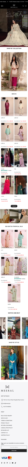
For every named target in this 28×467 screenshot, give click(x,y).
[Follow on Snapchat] (10, 463)
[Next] (24, 71)
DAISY (15, 250)
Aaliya (15, 196)
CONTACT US (4, 432)
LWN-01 (3, 143)
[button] (14, 328)
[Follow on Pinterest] (7, 463)
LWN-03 (3, 117)
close (27, 1)
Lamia (2, 196)
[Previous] (3, 71)
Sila (15, 169)
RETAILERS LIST (5, 430)
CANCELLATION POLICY (7, 427)
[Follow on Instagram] (4, 463)
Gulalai (2, 169)
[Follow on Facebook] (1, 463)
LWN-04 (16, 117)
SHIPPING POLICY (5, 435)
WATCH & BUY (4, 418)
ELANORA (16, 277)
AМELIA (3, 277)
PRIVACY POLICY (5, 423)
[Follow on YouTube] (12, 463)
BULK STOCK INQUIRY (6, 415)
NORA (9, 304)
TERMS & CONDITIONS (6, 420)
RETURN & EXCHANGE (6, 425)
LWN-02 (16, 143)
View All (14, 206)
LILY (2, 250)
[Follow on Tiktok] (15, 463)
